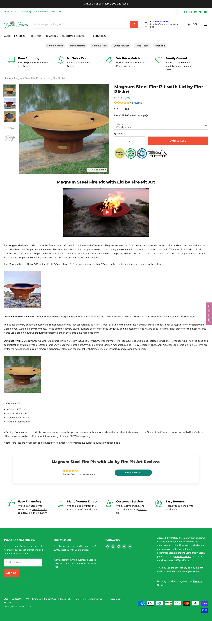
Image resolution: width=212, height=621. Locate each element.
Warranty (8, 602)
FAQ (17, 12)
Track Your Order (113, 599)
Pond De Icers (99, 45)
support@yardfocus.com (181, 560)
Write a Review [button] (133, 472)
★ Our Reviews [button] (209, 313)
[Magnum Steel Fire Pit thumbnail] (10, 103)
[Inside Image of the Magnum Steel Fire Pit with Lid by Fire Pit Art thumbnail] (10, 116)
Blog (6, 599)
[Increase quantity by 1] (141, 140)
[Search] (134, 24)
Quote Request (121, 45)
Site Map (80, 599)
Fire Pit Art (123, 97)
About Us (8, 12)
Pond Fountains (55, 45)
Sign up (11, 573)
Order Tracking (41, 12)
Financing (26, 12)
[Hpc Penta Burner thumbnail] (10, 137)
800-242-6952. (182, 556)
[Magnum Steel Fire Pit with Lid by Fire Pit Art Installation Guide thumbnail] (10, 128)
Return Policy (66, 599)
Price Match (56, 12)
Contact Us (17, 599)
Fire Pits (36, 36)
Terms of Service (94, 599)
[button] (122, 103)
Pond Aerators (77, 45)
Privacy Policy (50, 599)
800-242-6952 (162, 21)
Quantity (118, 133)
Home (7, 78)
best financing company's (32, 511)
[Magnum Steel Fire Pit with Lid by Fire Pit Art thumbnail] (10, 91)
